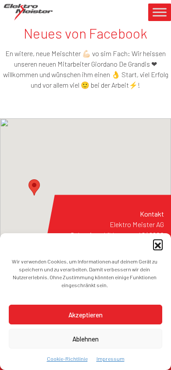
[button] (157, 244)
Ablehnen (85, 339)
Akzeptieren (85, 315)
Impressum (110, 359)
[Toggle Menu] (160, 12)
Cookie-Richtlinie (67, 359)
